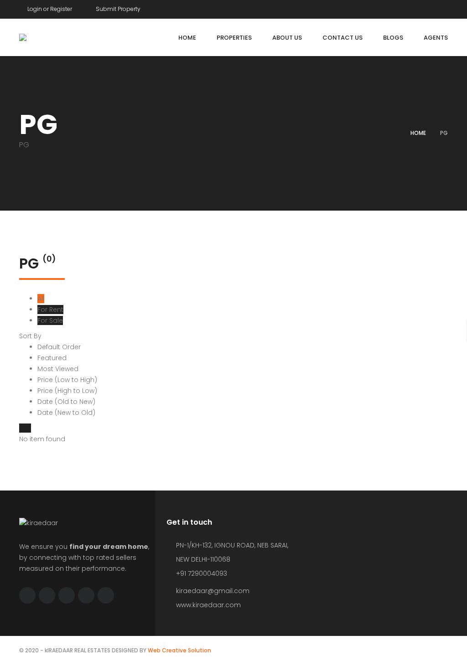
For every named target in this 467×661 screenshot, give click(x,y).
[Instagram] (428, 7)
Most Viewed (57, 368)
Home (418, 133)
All (40, 298)
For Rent (50, 309)
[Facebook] (376, 7)
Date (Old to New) (66, 401)
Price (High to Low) (67, 390)
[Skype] (66, 595)
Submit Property (117, 9)
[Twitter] (393, 7)
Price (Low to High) (67, 379)
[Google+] (411, 7)
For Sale (50, 320)
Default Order (59, 346)
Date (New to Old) (66, 412)
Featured (52, 357)
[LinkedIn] (445, 7)
